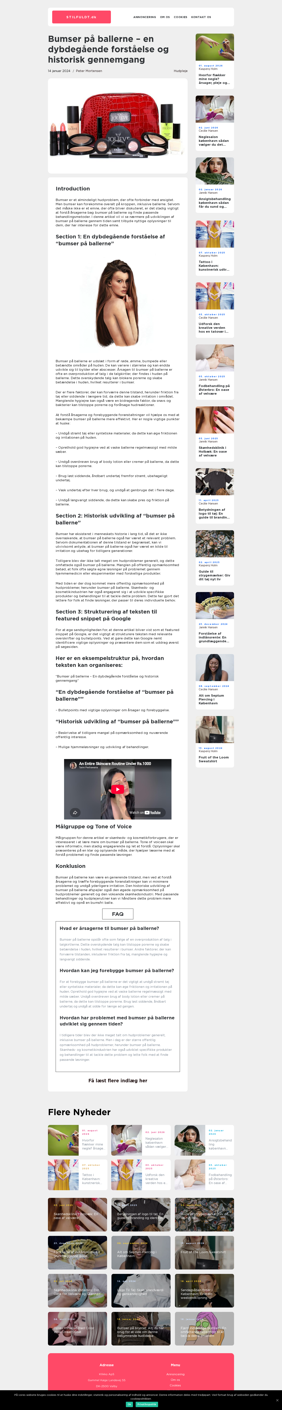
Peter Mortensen (89, 71)
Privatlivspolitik (147, 1404)
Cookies (180, 17)
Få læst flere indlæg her (117, 1080)
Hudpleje (181, 71)
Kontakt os (201, 17)
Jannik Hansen (208, 192)
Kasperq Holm (208, 69)
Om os (165, 17)
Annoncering (144, 17)
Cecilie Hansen (208, 130)
